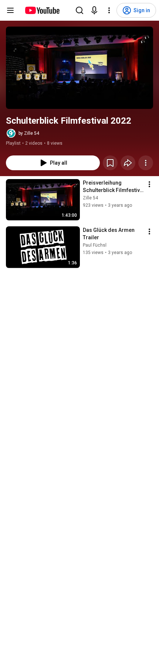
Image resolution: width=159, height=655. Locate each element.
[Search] (79, 10)
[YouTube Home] (42, 10)
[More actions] (145, 162)
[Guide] (10, 10)
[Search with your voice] (94, 10)
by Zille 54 (28, 133)
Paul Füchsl (94, 245)
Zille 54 (90, 197)
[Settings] (109, 10)
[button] (79, 68)
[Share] (128, 162)
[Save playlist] (110, 162)
